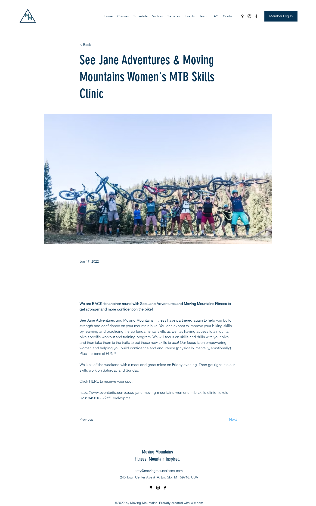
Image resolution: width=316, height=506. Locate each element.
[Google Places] (242, 16)
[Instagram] (249, 16)
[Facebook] (256, 16)
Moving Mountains (157, 452)
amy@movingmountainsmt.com (159, 471)
